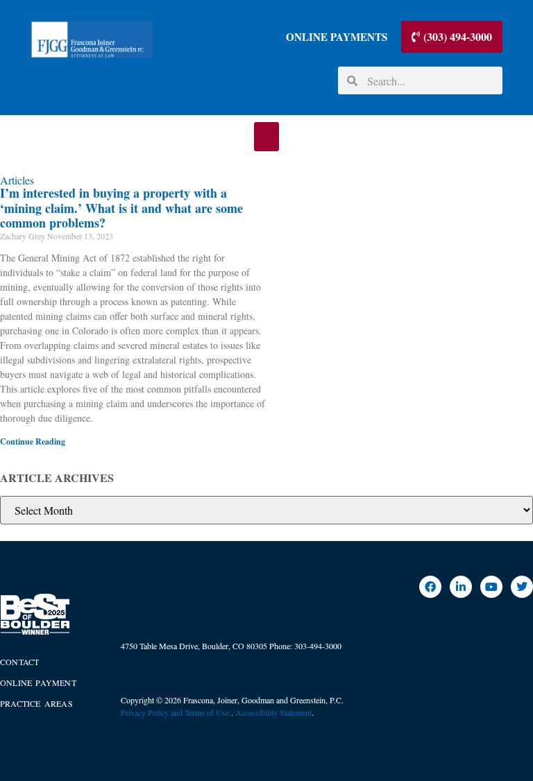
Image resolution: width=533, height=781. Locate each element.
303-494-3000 (317, 645)
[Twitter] (522, 587)
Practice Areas (36, 703)
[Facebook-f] (430, 587)
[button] (266, 136)
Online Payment (38, 682)
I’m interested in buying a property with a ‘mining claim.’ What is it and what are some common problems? (121, 208)
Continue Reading (32, 441)
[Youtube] (491, 587)
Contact (19, 661)
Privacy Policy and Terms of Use (176, 712)
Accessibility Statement (273, 712)
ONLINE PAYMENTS (336, 36)
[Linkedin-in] (461, 587)
